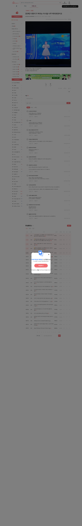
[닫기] (49, 254)
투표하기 (41, 265)
